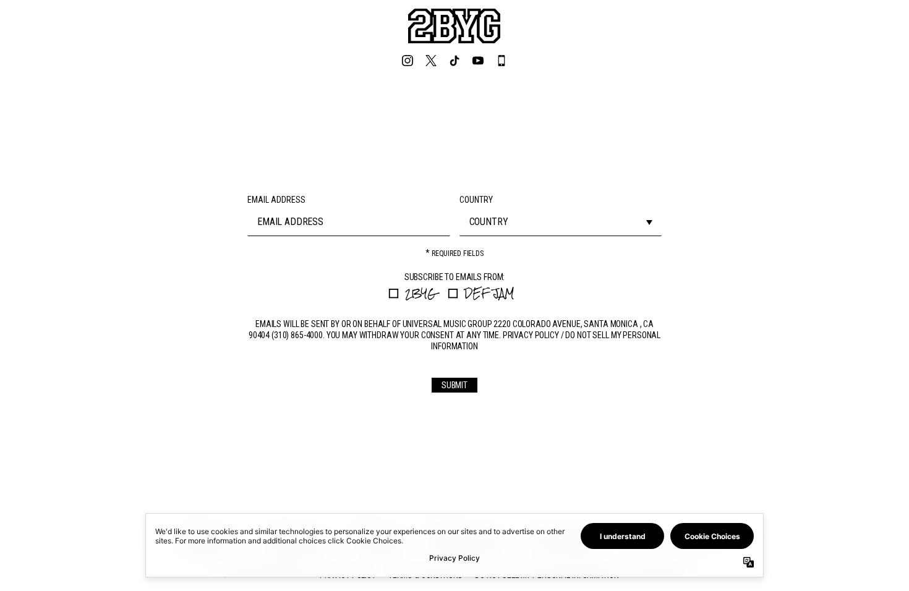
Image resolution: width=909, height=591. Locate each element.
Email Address (276, 200)
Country (476, 200)
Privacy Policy (531, 335)
